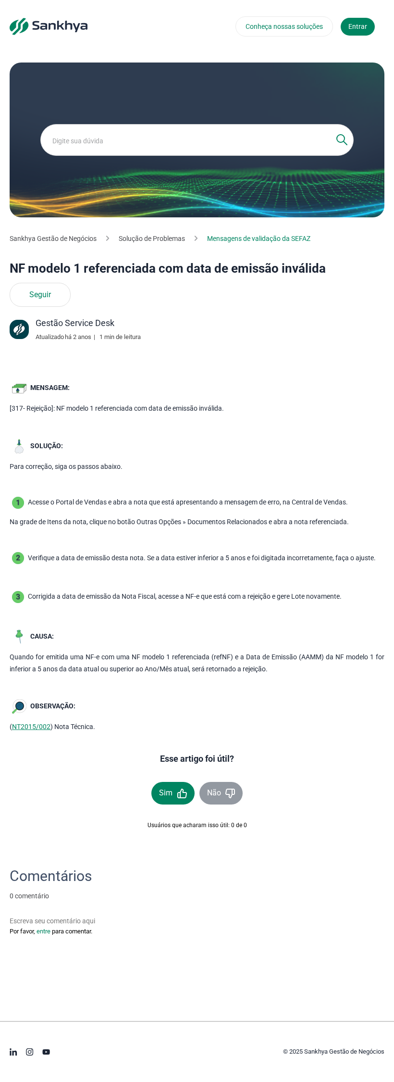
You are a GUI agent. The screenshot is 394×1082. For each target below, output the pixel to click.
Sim (165, 792)
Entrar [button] (357, 26)
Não (214, 792)
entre (43, 931)
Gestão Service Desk (75, 323)
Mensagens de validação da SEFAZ (258, 238)
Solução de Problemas (152, 238)
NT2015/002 (31, 726)
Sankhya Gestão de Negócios (53, 238)
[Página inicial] (48, 26)
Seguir (40, 294)
